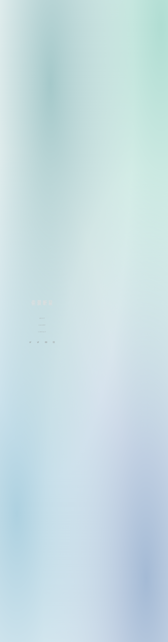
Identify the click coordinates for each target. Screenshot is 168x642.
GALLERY (41, 325)
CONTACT (42, 332)
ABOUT (42, 318)
